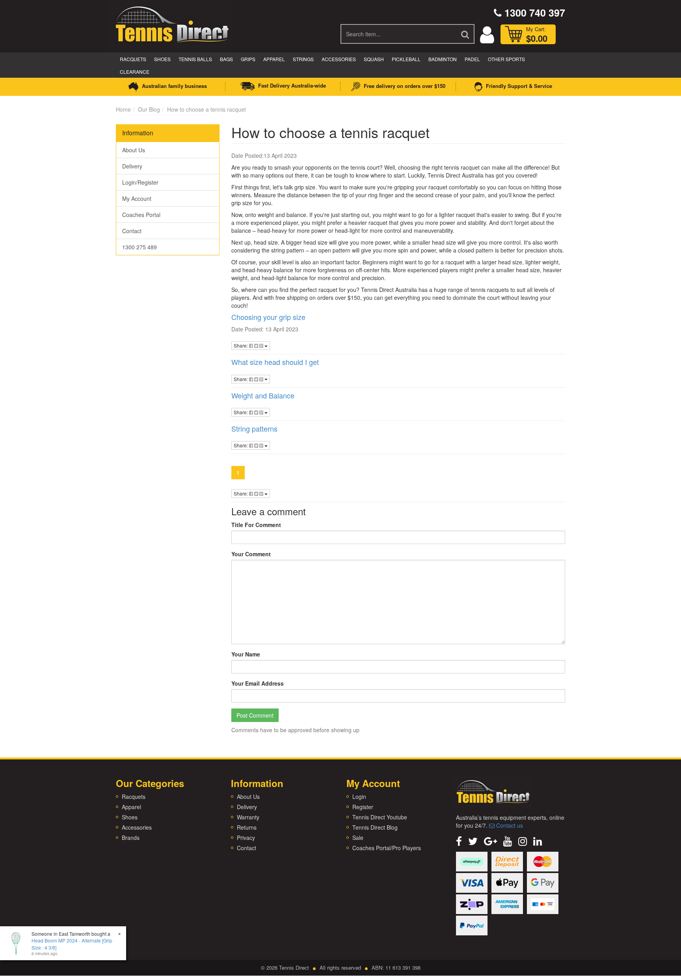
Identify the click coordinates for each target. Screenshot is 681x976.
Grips (248, 59)
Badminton (442, 59)
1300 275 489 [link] (139, 247)
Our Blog (149, 109)
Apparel (274, 59)
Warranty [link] (248, 817)
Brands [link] (131, 837)
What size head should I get (275, 362)
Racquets (133, 59)
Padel (472, 59)
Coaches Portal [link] (141, 215)
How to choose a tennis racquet (206, 109)
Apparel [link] (131, 807)
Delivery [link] (132, 166)
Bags (226, 59)
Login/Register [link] (140, 182)
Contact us (509, 825)
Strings (303, 59)
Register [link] (362, 807)
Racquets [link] (133, 796)
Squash (374, 59)
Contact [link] (131, 231)
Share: (241, 345)
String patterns (254, 428)
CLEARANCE (134, 71)
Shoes (162, 59)
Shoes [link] (130, 817)
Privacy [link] (246, 837)
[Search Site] (465, 34)
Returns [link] (247, 827)
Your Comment (251, 554)
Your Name (245, 654)
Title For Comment (256, 525)
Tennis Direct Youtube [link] (379, 817)
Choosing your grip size (268, 317)
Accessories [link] (137, 827)
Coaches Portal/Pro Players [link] (386, 848)
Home (123, 109)
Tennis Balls (195, 59)
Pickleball (406, 59)
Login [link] (359, 796)
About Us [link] (133, 150)
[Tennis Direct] (171, 24)
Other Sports (506, 59)
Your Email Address (257, 683)
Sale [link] (357, 837)
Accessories (339, 59)
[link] (459, 840)
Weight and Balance (262, 395)
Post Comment (255, 715)
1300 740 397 (533, 13)
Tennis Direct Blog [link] (375, 827)
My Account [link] (136, 198)
